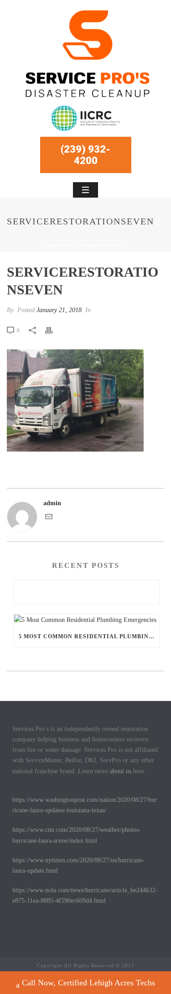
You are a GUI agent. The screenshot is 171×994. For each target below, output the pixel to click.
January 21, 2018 (59, 310)
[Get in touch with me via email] (48, 518)
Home (41, 240)
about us (120, 771)
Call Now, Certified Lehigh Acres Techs (88, 982)
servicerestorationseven (95, 240)
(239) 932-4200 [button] (85, 155)
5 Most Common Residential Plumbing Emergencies (89, 636)
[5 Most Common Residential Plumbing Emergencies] (86, 619)
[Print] (53, 330)
